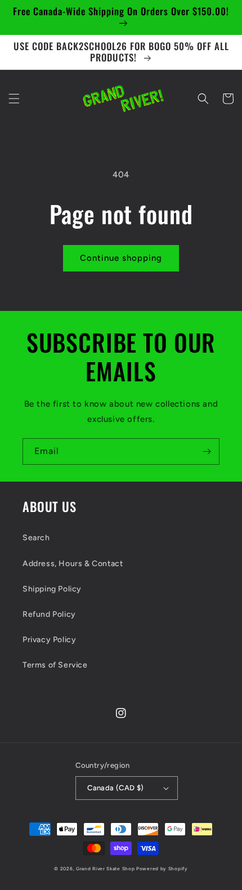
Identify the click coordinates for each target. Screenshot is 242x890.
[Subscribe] (206, 451)
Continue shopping (121, 258)
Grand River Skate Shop (105, 868)
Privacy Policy (49, 639)
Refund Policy (49, 614)
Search (36, 537)
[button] (14, 98)
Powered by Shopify (162, 868)
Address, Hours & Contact (73, 563)
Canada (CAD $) (115, 788)
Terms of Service (55, 665)
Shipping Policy (52, 589)
